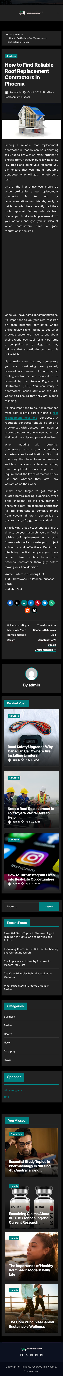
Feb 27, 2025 (33, 821)
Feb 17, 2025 (33, 883)
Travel (7, 1060)
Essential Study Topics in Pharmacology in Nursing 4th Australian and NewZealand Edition (29, 937)
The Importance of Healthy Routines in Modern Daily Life (31, 1270)
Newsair (49, 1366)
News (7, 1042)
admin (17, 92)
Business (9, 1016)
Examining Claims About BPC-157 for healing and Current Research (29, 1218)
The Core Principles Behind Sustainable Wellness (31, 1324)
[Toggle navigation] (5, 13)
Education (16, 1134)
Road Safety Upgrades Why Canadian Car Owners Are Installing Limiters (30, 751)
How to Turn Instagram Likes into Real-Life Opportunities (31, 877)
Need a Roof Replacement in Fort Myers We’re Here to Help (31, 813)
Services (11, 56)
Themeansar (31, 1371)
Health (8, 1034)
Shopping (10, 1051)
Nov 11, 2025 (33, 759)
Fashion (8, 1025)
